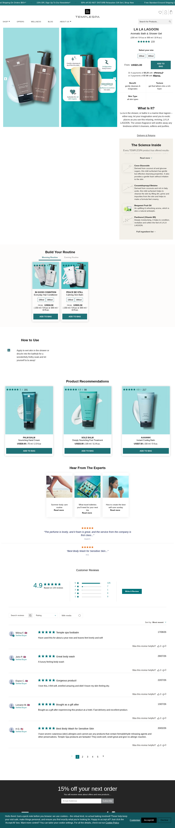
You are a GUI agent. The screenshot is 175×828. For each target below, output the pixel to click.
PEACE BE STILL (74, 292)
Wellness (36, 22)
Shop (5, 22)
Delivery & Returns (146, 135)
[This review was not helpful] (163, 646)
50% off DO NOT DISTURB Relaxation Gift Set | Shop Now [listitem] (107, 3)
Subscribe (107, 801)
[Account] (165, 12)
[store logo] (87, 12)
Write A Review (132, 591)
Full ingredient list (145, 232)
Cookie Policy (112, 823)
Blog (50, 22)
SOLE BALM (87, 438)
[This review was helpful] (158, 646)
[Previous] (5, 78)
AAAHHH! (146, 438)
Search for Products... (148, 21)
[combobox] (46, 615)
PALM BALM (29, 438)
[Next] (114, 78)
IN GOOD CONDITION (45, 292)
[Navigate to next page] (103, 757)
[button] (92, 583)
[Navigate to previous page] (72, 757)
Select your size (146, 50)
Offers (20, 22)
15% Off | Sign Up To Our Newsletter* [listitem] (53, 3)
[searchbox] (18, 615)
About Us (64, 22)
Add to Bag (160, 65)
